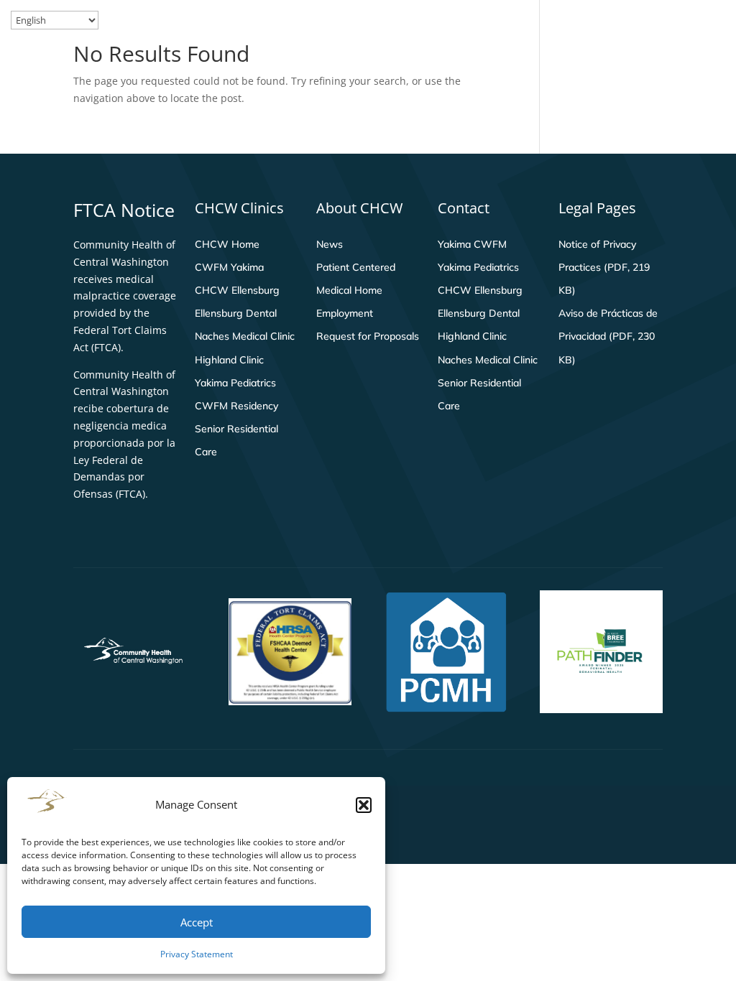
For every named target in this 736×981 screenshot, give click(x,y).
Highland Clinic (229, 359)
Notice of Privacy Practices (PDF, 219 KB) (604, 267)
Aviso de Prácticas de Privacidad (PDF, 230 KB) (608, 336)
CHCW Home (227, 244)
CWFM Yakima (229, 267)
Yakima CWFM (472, 244)
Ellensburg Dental (236, 313)
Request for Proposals (367, 336)
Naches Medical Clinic (245, 336)
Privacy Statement (196, 954)
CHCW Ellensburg (237, 290)
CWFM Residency (236, 405)
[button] (363, 805)
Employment (344, 313)
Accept (196, 922)
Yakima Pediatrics (235, 382)
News (329, 244)
